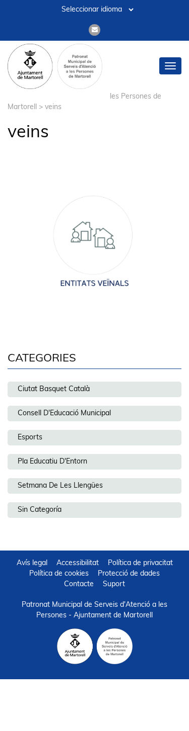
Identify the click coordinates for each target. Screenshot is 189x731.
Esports (30, 437)
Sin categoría (39, 510)
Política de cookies (59, 574)
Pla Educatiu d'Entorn (52, 462)
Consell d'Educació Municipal (64, 413)
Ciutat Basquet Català (54, 389)
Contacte (79, 584)
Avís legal (32, 563)
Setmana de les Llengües (60, 486)
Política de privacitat (140, 563)
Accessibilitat (77, 563)
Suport (114, 584)
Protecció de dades (129, 574)
